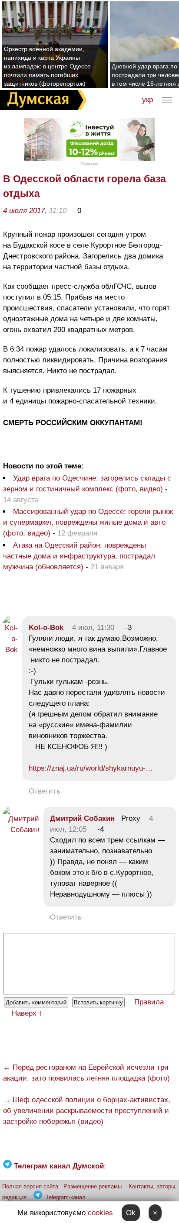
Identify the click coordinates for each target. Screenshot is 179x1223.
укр (147, 100)
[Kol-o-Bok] (10, 649)
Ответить (44, 791)
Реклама (89, 163)
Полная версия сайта (30, 1186)
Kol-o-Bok (46, 627)
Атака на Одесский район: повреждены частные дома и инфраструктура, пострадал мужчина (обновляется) (79, 556)
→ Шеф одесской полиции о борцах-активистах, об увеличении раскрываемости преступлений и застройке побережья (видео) (86, 1111)
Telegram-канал (66, 1197)
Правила (149, 1002)
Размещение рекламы (92, 1186)
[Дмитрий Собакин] (21, 829)
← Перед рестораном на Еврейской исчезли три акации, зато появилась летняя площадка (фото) (86, 1072)
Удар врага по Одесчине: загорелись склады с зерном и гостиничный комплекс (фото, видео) (87, 483)
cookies (100, 1213)
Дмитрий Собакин (82, 818)
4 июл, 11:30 (93, 627)
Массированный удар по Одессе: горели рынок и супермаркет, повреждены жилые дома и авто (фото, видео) (88, 522)
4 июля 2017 (24, 211)
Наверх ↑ (27, 1013)
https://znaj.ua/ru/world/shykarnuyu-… (91, 768)
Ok (131, 1213)
